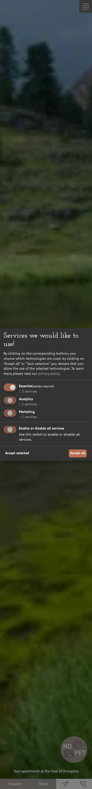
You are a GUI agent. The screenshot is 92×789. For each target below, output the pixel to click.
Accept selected (17, 453)
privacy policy (49, 373)
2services (28, 404)
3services (28, 391)
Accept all (77, 453)
